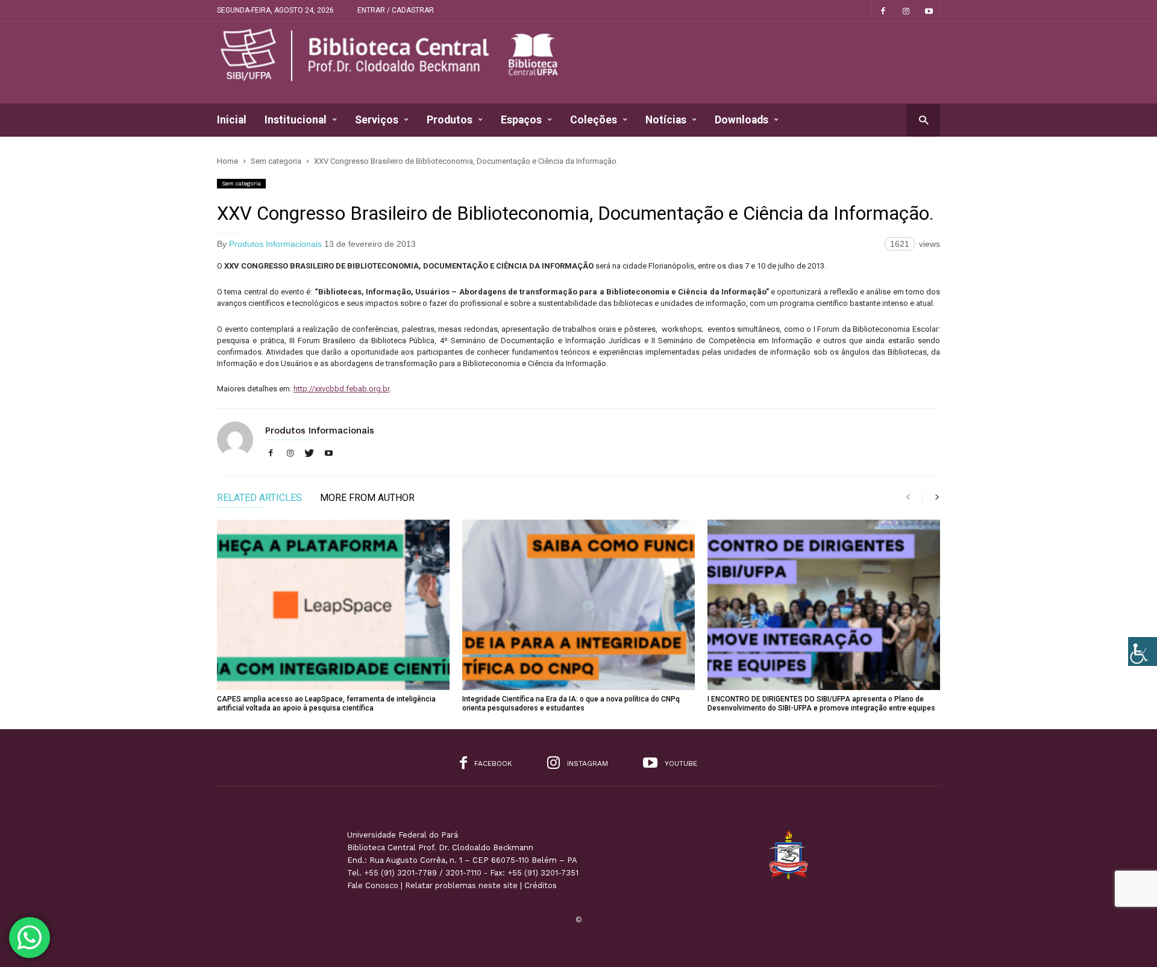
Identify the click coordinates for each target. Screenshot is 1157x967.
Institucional (296, 120)
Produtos (449, 120)
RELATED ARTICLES (259, 498)
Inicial (231, 120)
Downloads (741, 120)
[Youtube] (928, 10)
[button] (923, 119)
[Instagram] (905, 10)
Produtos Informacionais (275, 244)
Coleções (593, 120)
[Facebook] (882, 10)
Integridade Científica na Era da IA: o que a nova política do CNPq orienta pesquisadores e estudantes (571, 703)
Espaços (521, 120)
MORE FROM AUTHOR (367, 498)
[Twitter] (309, 453)
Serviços (376, 120)
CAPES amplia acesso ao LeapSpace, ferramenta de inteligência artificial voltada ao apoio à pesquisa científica (326, 703)
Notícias (665, 120)
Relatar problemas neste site (461, 885)
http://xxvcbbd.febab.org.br (341, 388)
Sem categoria (241, 183)
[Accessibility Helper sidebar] (1142, 651)
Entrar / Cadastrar (395, 10)
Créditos (540, 885)
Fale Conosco (372, 885)
